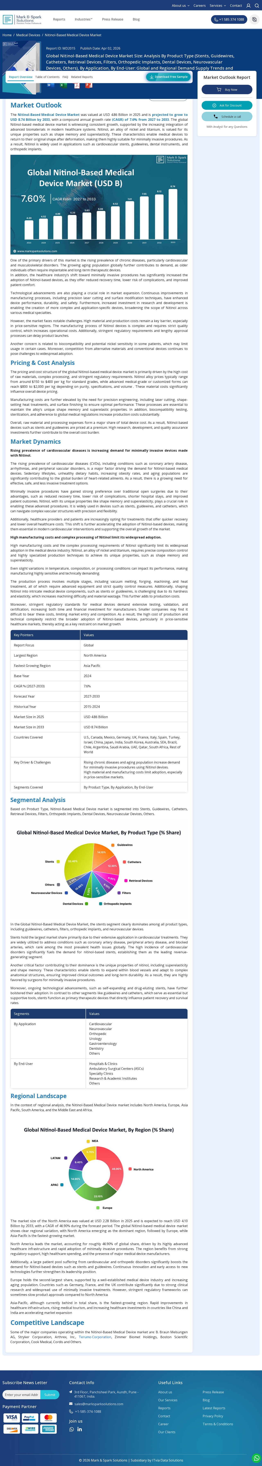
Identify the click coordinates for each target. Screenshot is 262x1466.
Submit (49, 1394)
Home (7, 35)
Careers (200, 5)
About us (179, 5)
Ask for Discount (231, 105)
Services (216, 5)
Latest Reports (214, 1408)
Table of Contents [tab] (47, 77)
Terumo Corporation (95, 1337)
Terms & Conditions (218, 1424)
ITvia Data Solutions (167, 1460)
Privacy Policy (213, 1416)
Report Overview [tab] (20, 77)
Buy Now (231, 90)
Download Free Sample (170, 77)
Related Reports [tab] (82, 77)
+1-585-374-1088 (88, 1411)
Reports (59, 19)
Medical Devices (28, 35)
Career (163, 1424)
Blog (136, 19)
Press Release (112, 19)
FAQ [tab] (65, 77)
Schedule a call (231, 117)
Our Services (167, 1400)
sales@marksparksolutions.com (99, 1404)
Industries (82, 19)
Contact (236, 5)
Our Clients (166, 1432)
